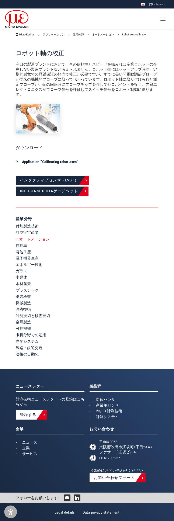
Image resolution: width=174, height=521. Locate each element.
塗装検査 (23, 296)
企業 (26, 448)
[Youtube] (67, 497)
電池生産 (23, 252)
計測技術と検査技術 (33, 315)
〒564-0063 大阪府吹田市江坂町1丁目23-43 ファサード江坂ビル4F (125, 447)
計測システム (107, 417)
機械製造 (23, 303)
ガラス (21, 271)
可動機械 (23, 328)
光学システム (27, 341)
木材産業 (23, 283)
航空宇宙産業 (27, 232)
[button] (10, 512)
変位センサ (105, 399)
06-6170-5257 (109, 458)
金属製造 (23, 322)
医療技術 (23, 309)
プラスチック (27, 290)
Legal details (64, 512)
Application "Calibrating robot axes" (50, 161)
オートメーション (34, 239)
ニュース (29, 442)
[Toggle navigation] (163, 19)
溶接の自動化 (27, 354)
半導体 (21, 277)
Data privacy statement (101, 512)
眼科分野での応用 (31, 335)
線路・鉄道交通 (29, 347)
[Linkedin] (77, 497)
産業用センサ (107, 405)
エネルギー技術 (29, 264)
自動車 (21, 245)
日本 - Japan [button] (154, 4)
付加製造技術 (27, 226)
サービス (29, 454)
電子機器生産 (27, 258)
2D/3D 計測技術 (109, 411)
